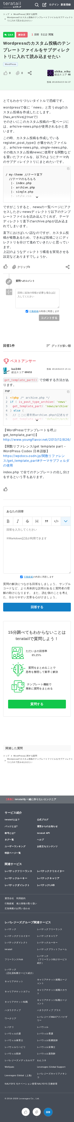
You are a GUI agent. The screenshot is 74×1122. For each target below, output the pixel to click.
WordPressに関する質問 (25, 14)
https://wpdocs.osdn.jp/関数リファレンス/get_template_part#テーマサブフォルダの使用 (36, 460)
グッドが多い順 (61, 345)
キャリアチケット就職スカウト (52, 992)
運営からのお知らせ (47, 826)
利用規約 (21, 898)
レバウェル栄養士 (46, 1047)
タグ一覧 (9, 839)
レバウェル (43, 1027)
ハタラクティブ (13, 1010)
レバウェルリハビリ (15, 1047)
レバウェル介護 (13, 1033)
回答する (37, 607)
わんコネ (41, 1060)
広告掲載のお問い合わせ (17, 908)
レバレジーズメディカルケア (20, 1060)
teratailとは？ (12, 819)
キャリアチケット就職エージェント (52, 981)
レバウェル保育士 (14, 1040)
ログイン (54, 4)
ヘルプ (40, 839)
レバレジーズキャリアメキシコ (52, 1075)
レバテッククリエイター (51, 871)
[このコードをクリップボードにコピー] (68, 168)
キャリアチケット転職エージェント (52, 1002)
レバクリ (9, 1027)
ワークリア (10, 1018)
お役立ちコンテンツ (47, 846)
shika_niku (62, 71)
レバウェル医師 (13, 1053)
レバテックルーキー (16, 878)
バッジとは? (11, 826)
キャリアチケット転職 (16, 1002)
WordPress (10, 64)
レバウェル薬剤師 (46, 1053)
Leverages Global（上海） (19, 1075)
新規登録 (66, 4)
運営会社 (9, 898)
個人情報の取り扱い (26, 903)
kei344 (16, 369)
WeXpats (9, 1067)
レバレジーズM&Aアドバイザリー (52, 1019)
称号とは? (10, 833)
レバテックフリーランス (18, 871)
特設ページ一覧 (13, 853)
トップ (6, 14)
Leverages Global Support (51, 1067)
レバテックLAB (46, 885)
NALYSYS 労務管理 (47, 1084)
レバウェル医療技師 (47, 1040)
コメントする (49, 317)
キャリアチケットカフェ (17, 991)
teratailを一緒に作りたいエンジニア (35, 799)
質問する (37, 704)
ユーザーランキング (15, 846)
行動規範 (34, 311)
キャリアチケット (14, 981)
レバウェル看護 (45, 1033)
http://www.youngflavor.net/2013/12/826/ (37, 440)
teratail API (43, 833)
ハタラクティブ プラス (49, 1010)
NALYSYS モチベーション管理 (21, 1084)
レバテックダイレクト (17, 885)
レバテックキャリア (48, 878)
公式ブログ (43, 819)
